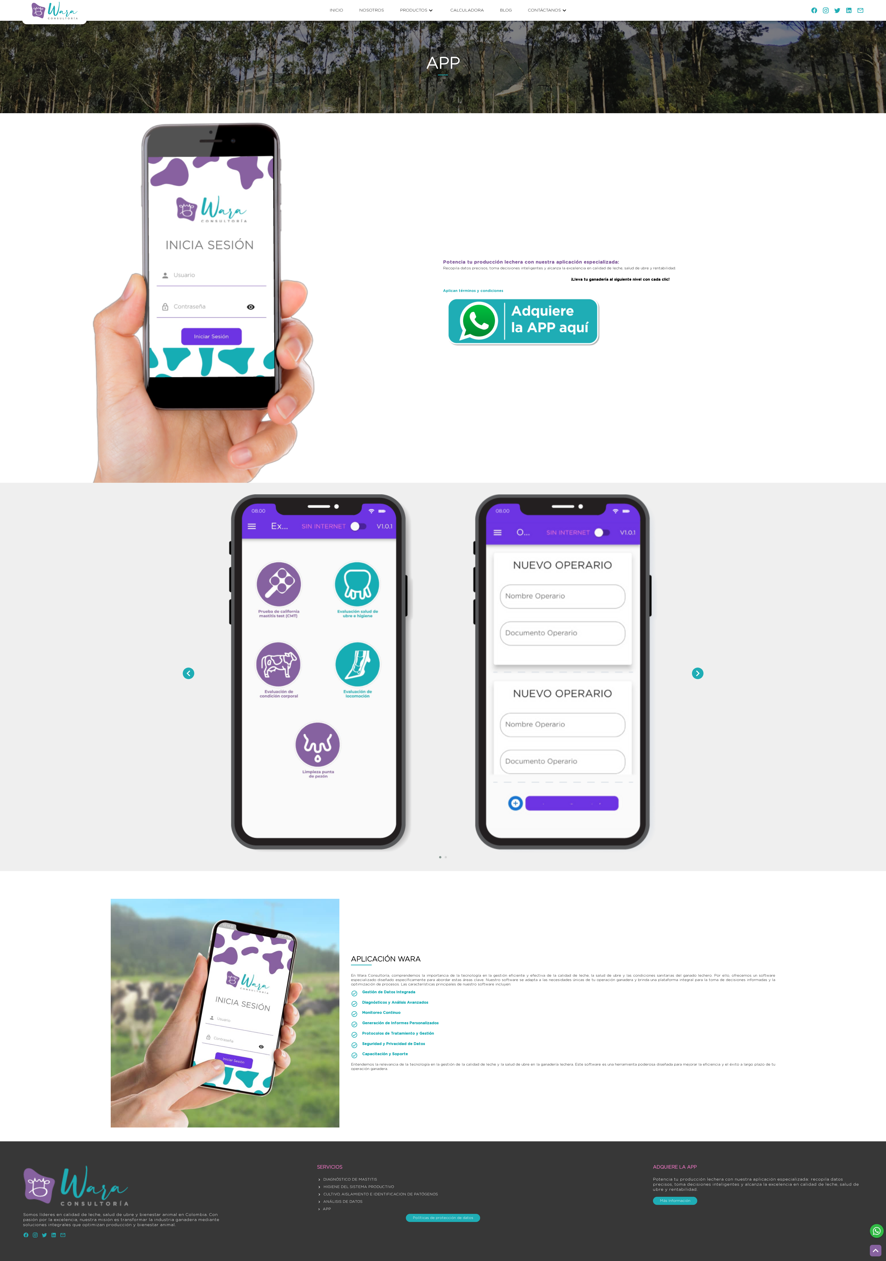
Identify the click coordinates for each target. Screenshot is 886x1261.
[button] (440, 857)
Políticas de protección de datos (443, 1218)
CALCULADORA (467, 10)
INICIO (336, 10)
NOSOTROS (371, 10)
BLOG (506, 10)
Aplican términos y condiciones (473, 291)
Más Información (675, 1201)
